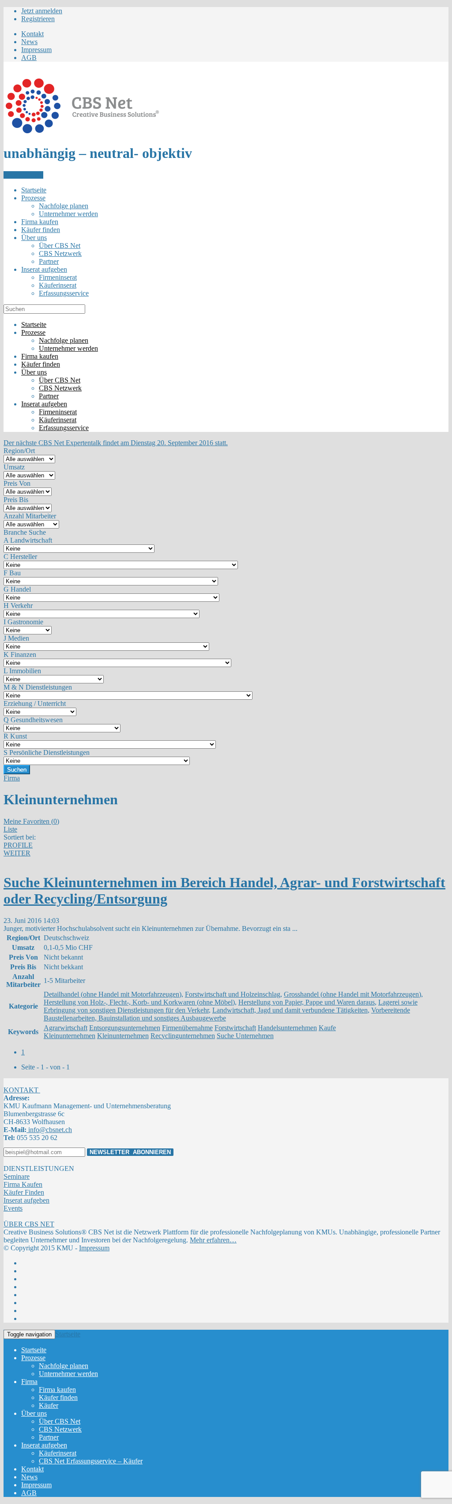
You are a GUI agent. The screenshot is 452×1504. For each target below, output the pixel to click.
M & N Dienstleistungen (38, 687)
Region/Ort (19, 450)
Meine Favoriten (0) (31, 821)
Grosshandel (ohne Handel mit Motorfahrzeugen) (352, 994)
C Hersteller (20, 556)
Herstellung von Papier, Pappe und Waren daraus (306, 1002)
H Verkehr (18, 605)
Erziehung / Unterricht (35, 703)
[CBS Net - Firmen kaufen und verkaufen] (82, 131)
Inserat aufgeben (26, 1200)
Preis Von (17, 483)
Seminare (17, 1176)
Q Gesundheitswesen (33, 720)
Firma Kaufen (23, 1184)
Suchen (16, 769)
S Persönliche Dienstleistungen (47, 752)
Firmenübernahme (187, 1027)
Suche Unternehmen (245, 1035)
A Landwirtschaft (28, 540)
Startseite (67, 1334)
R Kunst (15, 736)
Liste (10, 829)
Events (13, 1208)
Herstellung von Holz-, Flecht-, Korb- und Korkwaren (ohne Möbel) (139, 1002)
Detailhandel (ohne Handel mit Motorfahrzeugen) (112, 994)
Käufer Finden (24, 1192)
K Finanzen (20, 654)
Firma (12, 778)
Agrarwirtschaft (65, 1027)
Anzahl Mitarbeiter (30, 516)
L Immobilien (22, 671)
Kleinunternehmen (123, 1035)
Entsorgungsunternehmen (124, 1027)
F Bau (12, 573)
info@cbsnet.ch (49, 1129)
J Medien (16, 638)
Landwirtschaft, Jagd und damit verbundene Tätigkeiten (290, 1010)
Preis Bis (16, 499)
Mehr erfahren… (213, 1240)
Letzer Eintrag (23, 175)
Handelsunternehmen (287, 1027)
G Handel (17, 589)
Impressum (94, 1248)
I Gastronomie (23, 622)
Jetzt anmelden (41, 11)
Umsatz (14, 467)
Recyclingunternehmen (183, 1035)
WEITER (17, 853)
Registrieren (38, 19)
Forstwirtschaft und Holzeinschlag (232, 994)
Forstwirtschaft (235, 1027)
